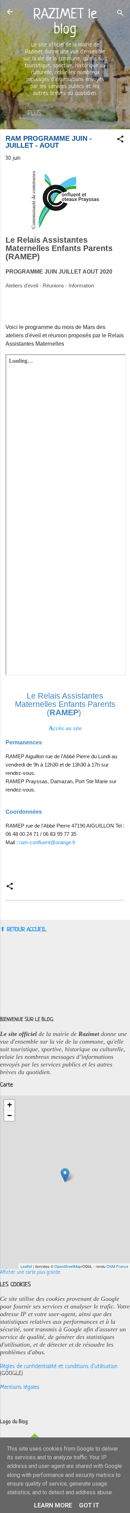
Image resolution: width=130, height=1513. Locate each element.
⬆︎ (2, 929)
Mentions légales (20, 1387)
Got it (89, 1505)
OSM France (117, 1266)
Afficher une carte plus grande (30, 1272)
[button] (120, 140)
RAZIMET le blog (65, 22)
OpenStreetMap (67, 1266)
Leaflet (26, 1266)
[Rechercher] (120, 14)
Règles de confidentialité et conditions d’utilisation (59, 1366)
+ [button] (9, 1104)
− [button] (9, 1115)
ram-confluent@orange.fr (47, 842)
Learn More (53, 1505)
